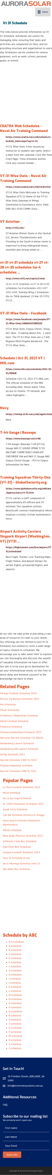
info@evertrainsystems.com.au (25, 1085)
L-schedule (15, 990)
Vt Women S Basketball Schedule (19, 715)
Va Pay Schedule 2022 (12, 754)
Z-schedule (15, 1048)
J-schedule (15, 982)
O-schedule (15, 1003)
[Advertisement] (26, 90)
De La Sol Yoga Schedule (17, 798)
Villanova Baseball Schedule (16, 765)
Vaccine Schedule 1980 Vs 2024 (18, 760)
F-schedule (15, 966)
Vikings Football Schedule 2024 (18, 693)
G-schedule (15, 970)
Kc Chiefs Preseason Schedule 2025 (23, 803)
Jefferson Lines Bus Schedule (19, 841)
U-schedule (15, 1027)
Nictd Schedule (11, 792)
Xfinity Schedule (12, 830)
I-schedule (15, 978)
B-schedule (15, 950)
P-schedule (15, 1007)
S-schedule (15, 1019)
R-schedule (15, 1015)
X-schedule (15, 1040)
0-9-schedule (16, 941)
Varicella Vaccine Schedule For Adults (21, 737)
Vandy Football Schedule (14, 721)
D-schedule (15, 958)
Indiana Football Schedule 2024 (21, 852)
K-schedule (15, 986)
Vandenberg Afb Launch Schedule (19, 748)
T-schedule (15, 1023)
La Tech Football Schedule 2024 (21, 787)
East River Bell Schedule (17, 846)
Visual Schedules (9, 710)
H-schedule (15, 974)
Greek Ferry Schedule (15, 809)
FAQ (5, 1104)
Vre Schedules (8, 704)
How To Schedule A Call (16, 857)
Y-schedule (15, 1044)
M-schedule (15, 995)
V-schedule (15, 1031)
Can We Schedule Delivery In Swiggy (24, 814)
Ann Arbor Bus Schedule (16, 869)
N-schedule (15, 999)
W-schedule (15, 1036)
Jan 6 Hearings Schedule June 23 (21, 863)
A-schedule (15, 945)
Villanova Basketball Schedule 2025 (20, 732)
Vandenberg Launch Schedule (17, 743)
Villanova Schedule (11, 726)
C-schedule (15, 954)
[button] (12, 1154)
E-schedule (15, 962)
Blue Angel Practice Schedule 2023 (23, 835)
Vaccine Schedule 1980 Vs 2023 (18, 771)
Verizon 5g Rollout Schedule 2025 (19, 698)
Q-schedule (15, 1011)
